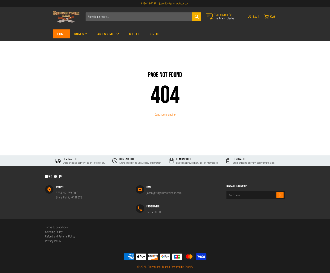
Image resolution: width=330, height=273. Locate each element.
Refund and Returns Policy (60, 236)
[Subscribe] (280, 195)
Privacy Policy (53, 241)
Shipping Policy (53, 232)
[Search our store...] (196, 16)
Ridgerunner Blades (159, 267)
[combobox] (143, 16)
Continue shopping (165, 115)
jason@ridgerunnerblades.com (174, 3)
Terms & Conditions (56, 227)
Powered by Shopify (182, 267)
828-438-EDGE (148, 3)
